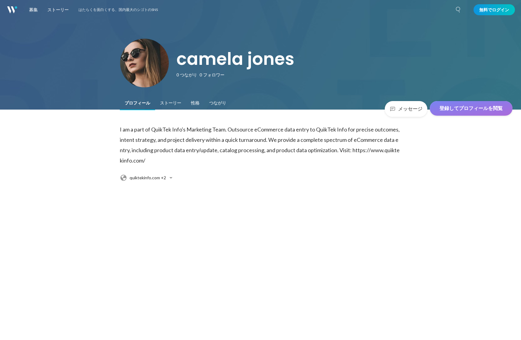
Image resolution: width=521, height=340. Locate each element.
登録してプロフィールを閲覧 (471, 108)
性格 (195, 103)
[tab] (137, 103)
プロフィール (137, 103)
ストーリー (170, 103)
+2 (148, 177)
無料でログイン (494, 10)
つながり (217, 103)
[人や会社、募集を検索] (458, 10)
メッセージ (410, 108)
